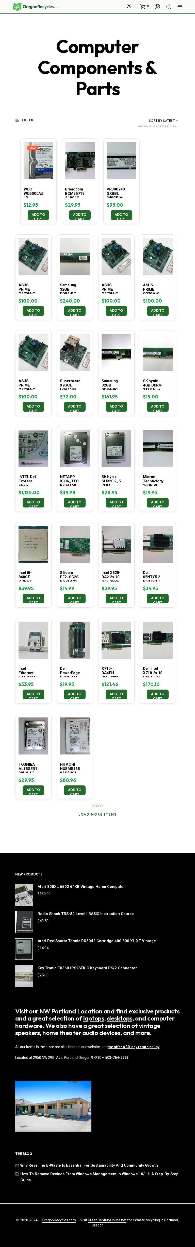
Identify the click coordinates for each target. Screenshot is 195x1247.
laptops (93, 1018)
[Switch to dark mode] (128, 6)
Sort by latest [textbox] (162, 120)
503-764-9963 (116, 1058)
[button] (144, 6)
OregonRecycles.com (59, 1220)
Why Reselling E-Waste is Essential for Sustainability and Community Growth (89, 1165)
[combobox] (155, 120)
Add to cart (38, 216)
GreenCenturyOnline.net (107, 1220)
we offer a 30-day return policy (133, 1047)
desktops (119, 1018)
